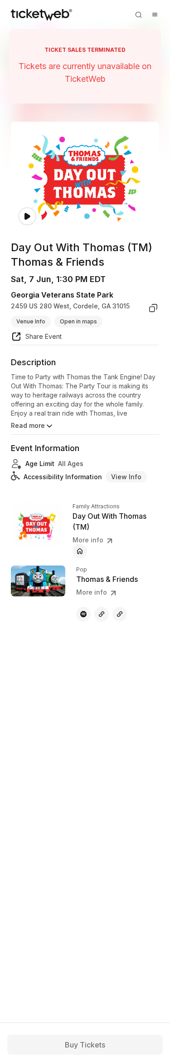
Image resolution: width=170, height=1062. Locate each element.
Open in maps (78, 321)
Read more (28, 425)
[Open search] (138, 14)
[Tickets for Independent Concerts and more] (41, 14)
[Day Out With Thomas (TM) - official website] (80, 551)
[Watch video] (27, 216)
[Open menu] (154, 14)
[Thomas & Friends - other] (101, 614)
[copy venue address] (153, 308)
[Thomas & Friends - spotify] (83, 614)
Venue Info (30, 321)
